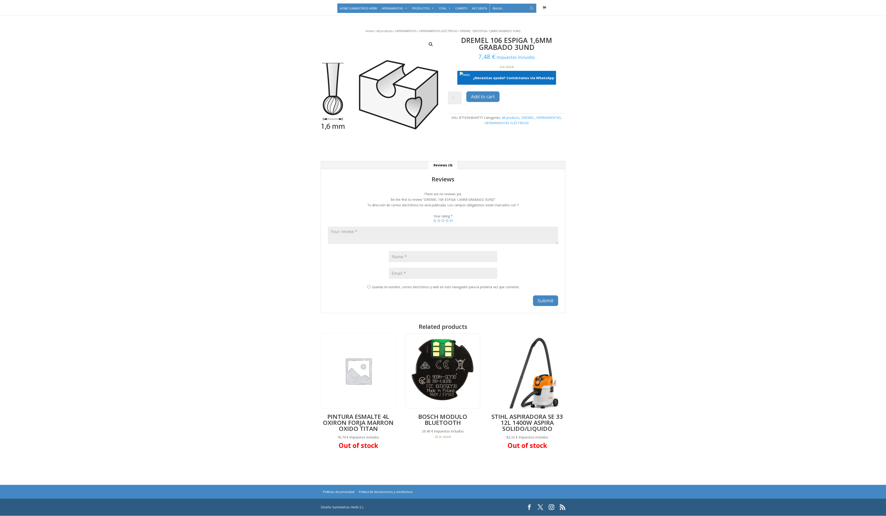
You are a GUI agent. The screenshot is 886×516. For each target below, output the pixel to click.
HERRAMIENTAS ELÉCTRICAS (438, 31)
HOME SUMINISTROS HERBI (358, 8)
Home (369, 31)
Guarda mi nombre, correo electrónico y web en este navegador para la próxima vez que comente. (446, 287)
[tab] (443, 165)
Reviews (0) (443, 165)
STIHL (442, 8)
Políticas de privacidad (338, 492)
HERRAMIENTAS (392, 8)
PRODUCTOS (421, 8)
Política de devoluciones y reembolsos (386, 492)
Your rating (443, 216)
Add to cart (483, 96)
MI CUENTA (479, 8)
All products (384, 31)
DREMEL (527, 117)
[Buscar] (531, 8)
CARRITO (461, 8)
